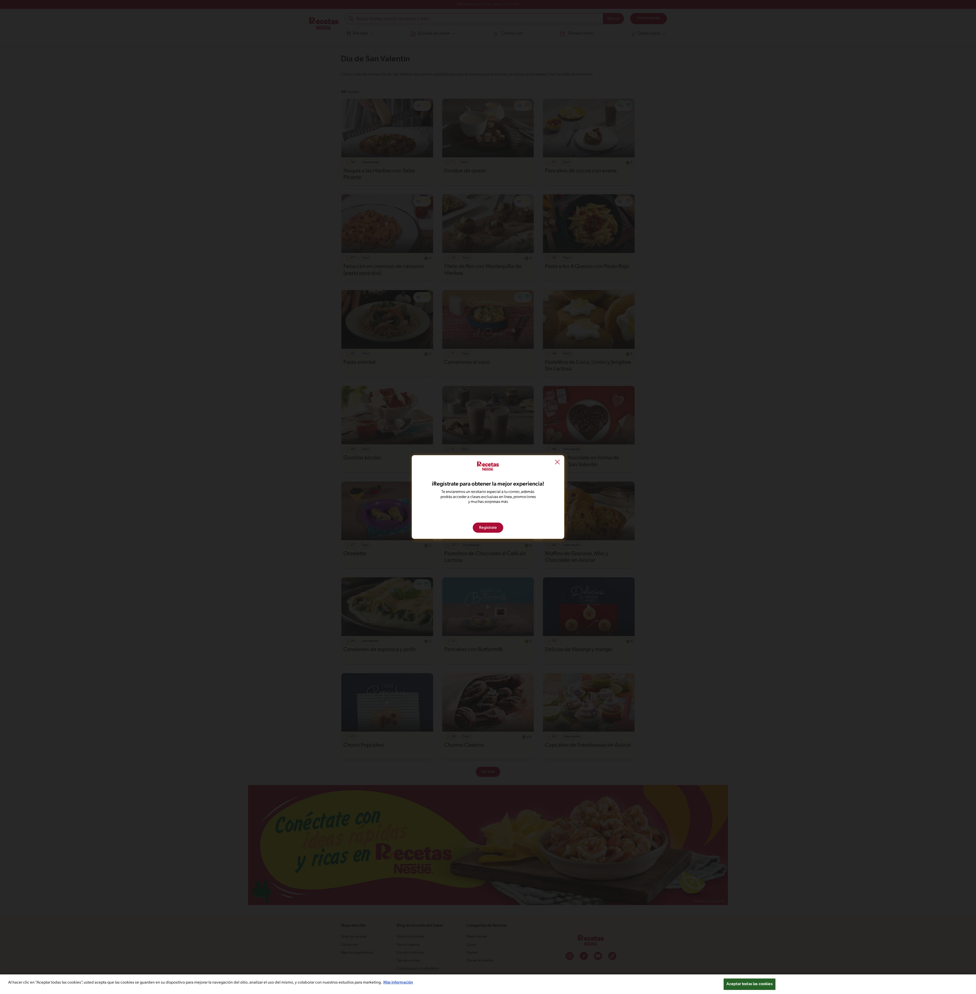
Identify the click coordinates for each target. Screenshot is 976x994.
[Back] (557, 462)
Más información (398, 983)
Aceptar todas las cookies (749, 984)
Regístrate (488, 527)
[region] (488, 984)
